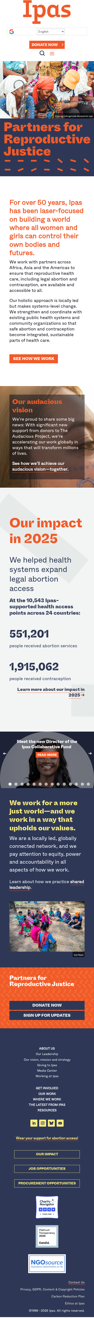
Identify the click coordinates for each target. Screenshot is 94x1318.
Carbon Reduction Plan (68, 1296)
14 (88, 784)
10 (64, 784)
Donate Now (45, 44)
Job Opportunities (47, 1168)
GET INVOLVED (47, 1088)
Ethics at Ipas (75, 1303)
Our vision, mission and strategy (47, 1059)
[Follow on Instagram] (42, 1123)
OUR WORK (47, 1094)
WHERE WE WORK (47, 1099)
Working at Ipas (47, 1076)
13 (82, 784)
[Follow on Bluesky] (51, 1123)
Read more (47, 755)
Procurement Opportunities (47, 1183)
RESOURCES (47, 1110)
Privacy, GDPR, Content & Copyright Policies (52, 1289)
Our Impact (47, 1154)
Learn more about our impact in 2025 (51, 692)
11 (70, 784)
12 (76, 784)
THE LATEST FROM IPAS (47, 1105)
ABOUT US (47, 1048)
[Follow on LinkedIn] (33, 1123)
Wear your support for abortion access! (47, 1138)
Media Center (47, 1070)
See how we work (33, 359)
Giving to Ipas (47, 1065)
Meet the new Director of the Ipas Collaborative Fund (47, 744)
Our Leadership (47, 1054)
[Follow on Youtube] (60, 1123)
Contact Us (76, 1282)
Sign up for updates (47, 1015)
